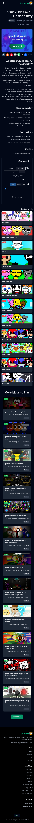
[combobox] (17, 815)
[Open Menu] (3, 3)
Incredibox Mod (27, 784)
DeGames (29, 769)
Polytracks (29, 778)
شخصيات (29, 754)
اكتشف (30, 751)
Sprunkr (29, 772)
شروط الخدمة (28, 803)
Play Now (15, 46)
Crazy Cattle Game (26, 791)
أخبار (31, 757)
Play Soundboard (27, 794)
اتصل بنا (30, 760)
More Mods (17, 716)
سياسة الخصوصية (27, 806)
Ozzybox (29, 775)
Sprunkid (29, 781)
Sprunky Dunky (27, 788)
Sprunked (13, 742)
